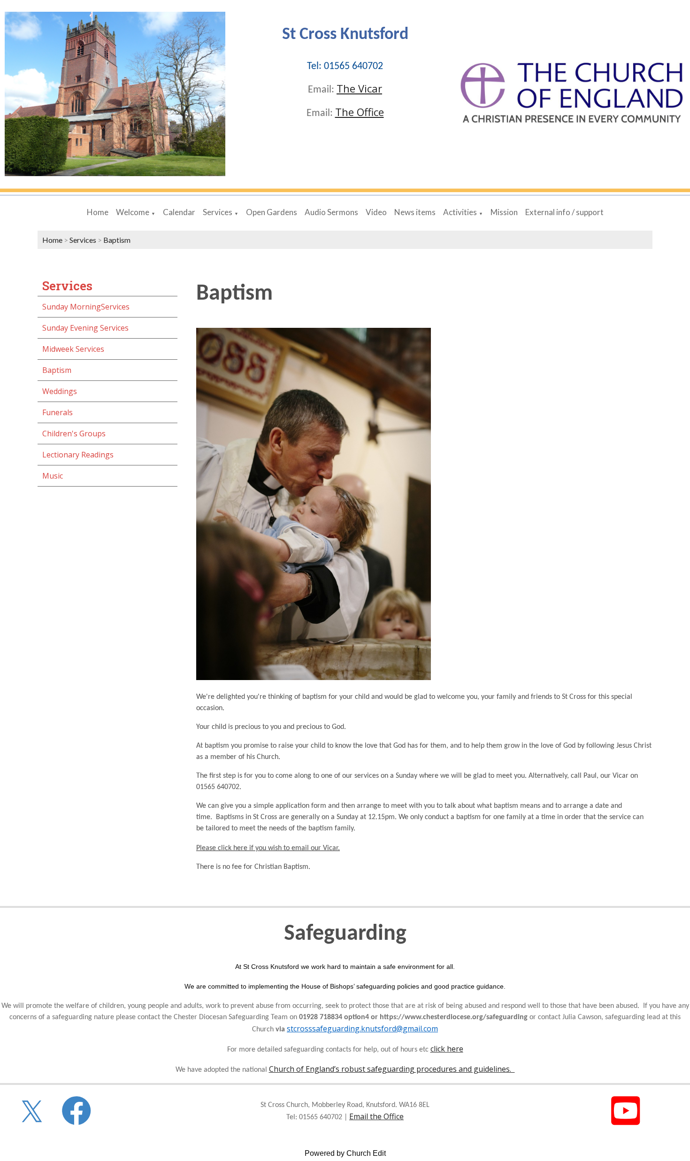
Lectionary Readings (78, 454)
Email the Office (376, 1116)
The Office (359, 112)
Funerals (57, 412)
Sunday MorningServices (86, 307)
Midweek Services (73, 349)
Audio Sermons (331, 212)
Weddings (59, 391)
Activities (460, 212)
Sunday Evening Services (85, 328)
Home (97, 212)
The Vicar (359, 88)
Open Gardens (271, 212)
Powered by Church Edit (345, 1153)
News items (415, 212)
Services (217, 212)
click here (446, 1049)
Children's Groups (74, 433)
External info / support (564, 212)
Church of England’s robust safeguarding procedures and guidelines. (392, 1069)
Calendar (179, 212)
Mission (504, 212)
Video (376, 212)
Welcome (132, 212)
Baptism (116, 239)
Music (52, 476)
